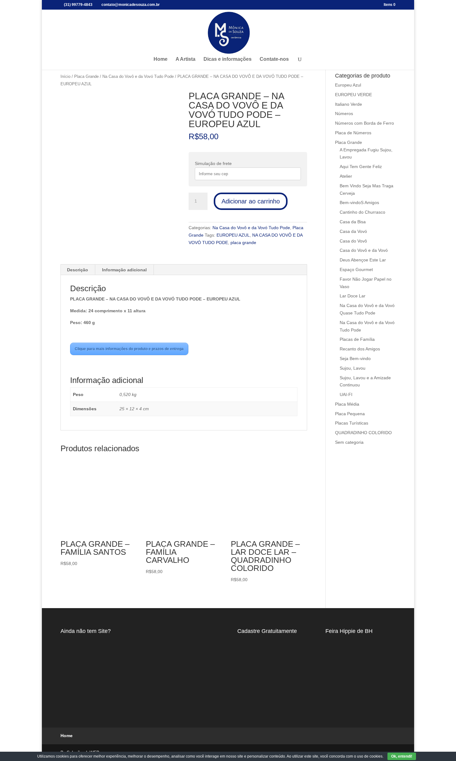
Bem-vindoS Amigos (359, 202)
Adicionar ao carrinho (250, 201)
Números (344, 113)
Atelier (346, 176)
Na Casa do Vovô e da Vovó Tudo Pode (138, 76)
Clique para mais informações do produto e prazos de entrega (129, 349)
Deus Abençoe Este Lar (363, 259)
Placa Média (347, 404)
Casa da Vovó (353, 231)
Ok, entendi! (401, 756)
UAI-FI (346, 394)
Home (161, 59)
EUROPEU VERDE (353, 94)
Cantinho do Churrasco (362, 212)
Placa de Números (353, 132)
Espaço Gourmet (356, 269)
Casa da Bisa (353, 221)
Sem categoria (349, 442)
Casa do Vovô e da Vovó (364, 250)
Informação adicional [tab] (124, 269)
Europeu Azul (348, 84)
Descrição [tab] (77, 269)
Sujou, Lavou (352, 368)
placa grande (243, 242)
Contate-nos (274, 59)
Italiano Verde (348, 104)
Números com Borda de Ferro (364, 123)
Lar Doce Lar (352, 295)
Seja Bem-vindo (355, 358)
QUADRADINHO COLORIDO (363, 432)
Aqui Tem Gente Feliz (361, 166)
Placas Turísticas (351, 423)
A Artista (185, 59)
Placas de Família (357, 339)
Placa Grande (86, 76)
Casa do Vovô (353, 240)
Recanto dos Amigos (360, 348)
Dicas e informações (227, 59)
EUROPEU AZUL (233, 235)
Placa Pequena (350, 413)
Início (65, 76)
